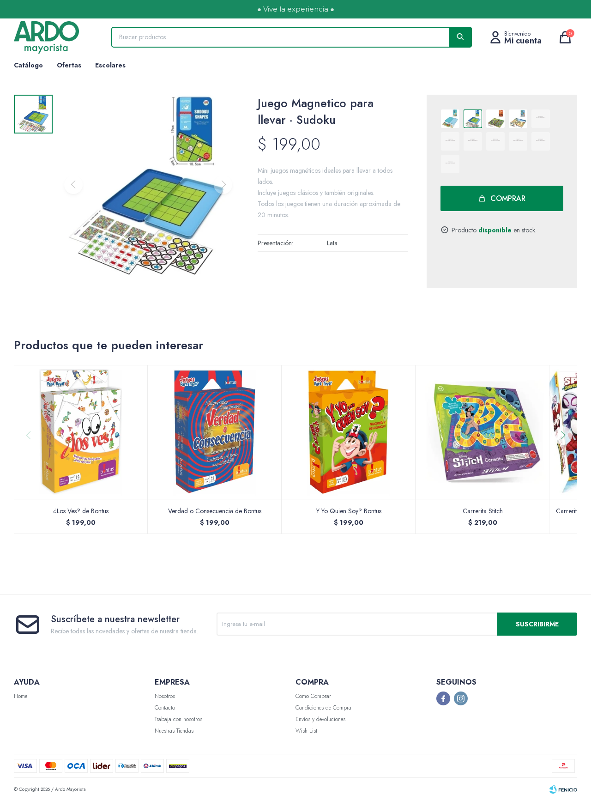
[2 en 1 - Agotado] (541, 141)
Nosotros (165, 696)
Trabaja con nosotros (178, 719)
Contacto (165, 708)
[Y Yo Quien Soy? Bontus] (349, 432)
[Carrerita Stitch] (482, 432)
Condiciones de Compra (323, 708)
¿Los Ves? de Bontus (81, 511)
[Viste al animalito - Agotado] (450, 164)
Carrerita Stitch (483, 511)
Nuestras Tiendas (174, 731)
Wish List (306, 731)
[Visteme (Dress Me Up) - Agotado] (541, 119)
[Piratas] (518, 119)
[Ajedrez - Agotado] (495, 141)
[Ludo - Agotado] (450, 141)
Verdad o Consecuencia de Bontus (214, 511)
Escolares (110, 65)
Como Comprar (313, 696)
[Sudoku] (473, 119)
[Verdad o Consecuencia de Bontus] (215, 432)
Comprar (507, 198)
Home (20, 696)
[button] (566, 454)
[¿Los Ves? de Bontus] (81, 432)
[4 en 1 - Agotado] (518, 141)
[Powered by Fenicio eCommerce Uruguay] (563, 789)
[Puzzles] (450, 119)
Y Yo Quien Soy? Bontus (348, 511)
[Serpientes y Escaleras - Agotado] (473, 141)
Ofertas (69, 65)
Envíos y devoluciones (320, 719)
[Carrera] (495, 119)
